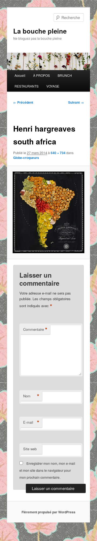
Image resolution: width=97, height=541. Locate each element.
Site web (30, 448)
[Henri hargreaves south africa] (48, 212)
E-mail (31, 422)
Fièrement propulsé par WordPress (48, 512)
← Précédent (23, 102)
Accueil (20, 75)
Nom (31, 396)
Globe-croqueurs (26, 157)
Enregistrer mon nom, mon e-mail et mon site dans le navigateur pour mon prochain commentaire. (47, 470)
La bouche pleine (40, 30)
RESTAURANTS (27, 86)
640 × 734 (58, 152)
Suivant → (76, 102)
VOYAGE (52, 86)
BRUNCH (65, 75)
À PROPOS (41, 75)
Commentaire (35, 329)
